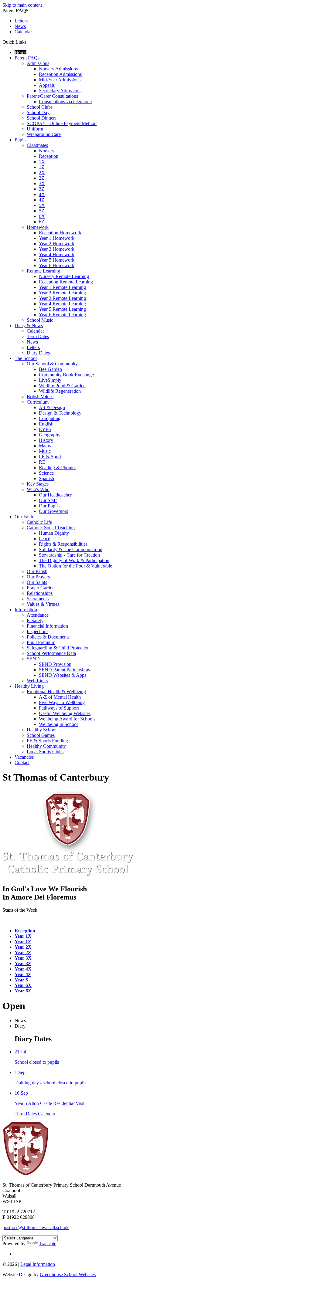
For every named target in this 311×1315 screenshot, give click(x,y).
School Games (41, 735)
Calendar (23, 31)
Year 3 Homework (56, 249)
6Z (41, 221)
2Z (41, 178)
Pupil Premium (41, 642)
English (46, 423)
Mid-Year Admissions (59, 79)
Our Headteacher (55, 494)
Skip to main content (22, 5)
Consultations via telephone (65, 101)
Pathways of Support (59, 707)
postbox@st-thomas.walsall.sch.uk (35, 1227)
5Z (41, 210)
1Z (41, 167)
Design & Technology (60, 412)
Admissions (38, 63)
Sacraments (38, 598)
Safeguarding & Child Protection (58, 647)
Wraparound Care (44, 134)
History (46, 440)
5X (42, 205)
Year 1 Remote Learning (62, 287)
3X (42, 183)
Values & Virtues (43, 604)
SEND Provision (55, 664)
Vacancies (24, 757)
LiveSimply (50, 380)
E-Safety (35, 620)
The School (26, 358)
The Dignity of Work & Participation (74, 560)
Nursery (46, 150)
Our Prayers (38, 576)
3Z (41, 188)
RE (42, 462)
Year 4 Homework (56, 254)
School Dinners (41, 117)
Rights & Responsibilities (63, 544)
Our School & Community (52, 363)
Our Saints (37, 582)
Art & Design (52, 407)
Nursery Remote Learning (64, 276)
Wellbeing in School (58, 724)
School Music (40, 320)
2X (42, 172)
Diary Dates (38, 352)
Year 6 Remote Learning (62, 314)
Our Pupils (49, 505)
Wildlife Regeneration (60, 391)
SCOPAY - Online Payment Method (62, 123)
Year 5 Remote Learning (62, 309)
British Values (40, 396)
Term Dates (38, 336)
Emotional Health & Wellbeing (56, 691)
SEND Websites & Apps (62, 675)
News (20, 26)
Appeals (47, 85)
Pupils (20, 139)
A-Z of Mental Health (60, 697)
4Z (41, 199)
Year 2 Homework (56, 243)
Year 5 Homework (56, 260)
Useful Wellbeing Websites (65, 713)
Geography (49, 434)
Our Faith (24, 516)
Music (45, 451)
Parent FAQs (27, 57)
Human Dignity (54, 533)
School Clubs (40, 107)
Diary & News (29, 325)
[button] (29, 42)
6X (42, 216)
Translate (47, 1243)
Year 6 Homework (56, 265)
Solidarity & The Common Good (70, 549)
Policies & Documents (48, 636)
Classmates (37, 145)
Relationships (40, 593)
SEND (33, 658)
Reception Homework (60, 232)
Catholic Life (39, 522)
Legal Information (37, 1264)
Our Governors (53, 511)
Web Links (37, 680)
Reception (48, 156)
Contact (22, 762)
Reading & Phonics (57, 467)
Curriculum (38, 402)
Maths (45, 445)
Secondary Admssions (60, 90)
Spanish (46, 478)
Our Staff (48, 500)
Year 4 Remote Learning (62, 303)
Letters (21, 20)
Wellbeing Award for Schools (67, 718)
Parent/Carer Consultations (52, 96)
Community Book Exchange (66, 374)
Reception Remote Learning (66, 281)
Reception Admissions (60, 74)
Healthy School (41, 729)
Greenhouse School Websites (68, 1274)
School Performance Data (51, 653)
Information (26, 609)
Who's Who (38, 489)
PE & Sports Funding (47, 740)
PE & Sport (50, 456)
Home (20, 52)
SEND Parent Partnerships (64, 669)
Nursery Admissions (58, 68)
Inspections (37, 631)
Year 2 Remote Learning (62, 292)
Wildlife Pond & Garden (62, 385)
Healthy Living (29, 686)
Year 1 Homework (56, 238)
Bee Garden (50, 369)
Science (46, 473)
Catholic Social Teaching (51, 527)
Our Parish (37, 571)
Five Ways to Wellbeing (62, 702)
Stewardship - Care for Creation (69, 555)
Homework (38, 227)
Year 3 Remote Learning (62, 298)
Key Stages (38, 483)
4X (42, 194)
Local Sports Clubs (45, 751)
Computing (49, 418)
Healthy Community (46, 746)
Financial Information (47, 626)
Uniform (35, 128)
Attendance (38, 615)
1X (42, 161)
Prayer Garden (41, 587)
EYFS (45, 429)
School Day (38, 112)
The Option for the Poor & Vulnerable (75, 565)
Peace (44, 538)
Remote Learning (43, 270)
